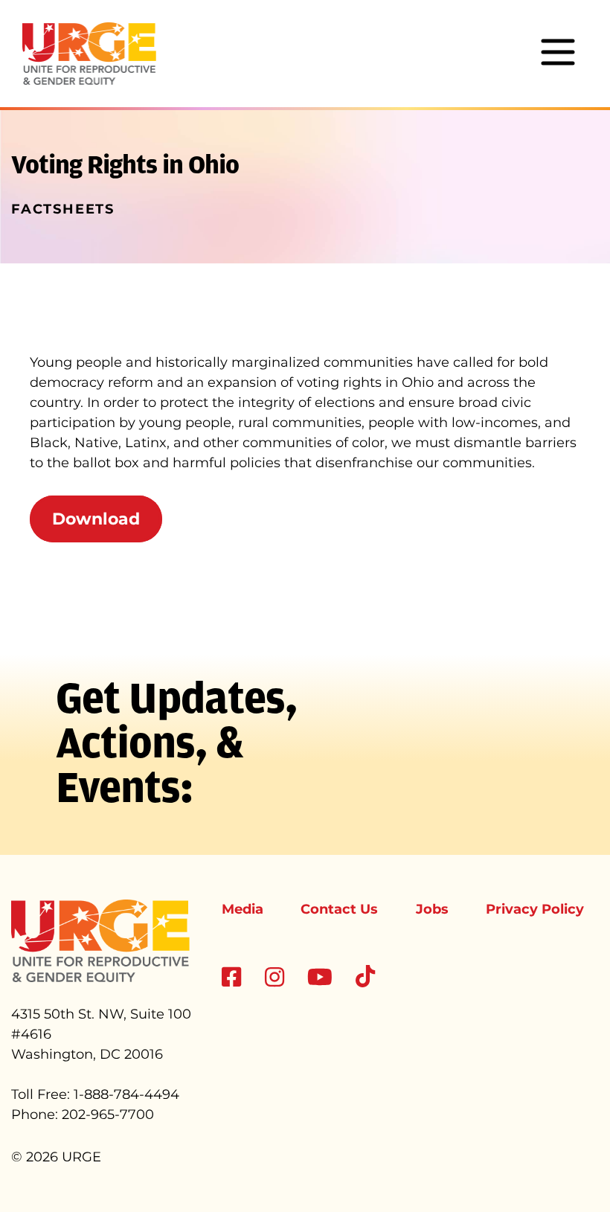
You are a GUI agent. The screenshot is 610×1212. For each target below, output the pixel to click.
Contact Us (339, 909)
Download (96, 519)
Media (242, 909)
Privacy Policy (535, 909)
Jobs (432, 909)
